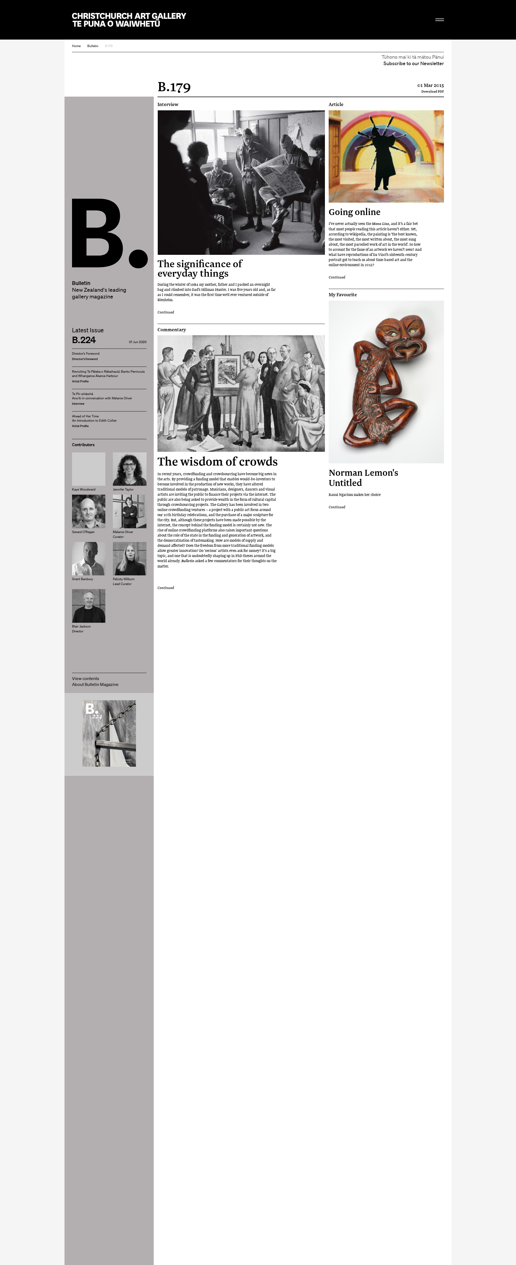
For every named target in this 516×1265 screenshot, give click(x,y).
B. (84, 213)
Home (76, 46)
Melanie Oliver (123, 534)
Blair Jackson (81, 628)
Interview (167, 104)
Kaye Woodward (83, 489)
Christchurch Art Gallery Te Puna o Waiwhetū (129, 20)
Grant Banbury (82, 579)
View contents (85, 678)
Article (336, 104)
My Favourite (343, 294)
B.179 (109, 46)
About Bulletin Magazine (95, 684)
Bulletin (92, 46)
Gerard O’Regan (83, 532)
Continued (165, 312)
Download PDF (432, 91)
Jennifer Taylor (123, 489)
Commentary (171, 329)
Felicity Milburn (124, 581)
